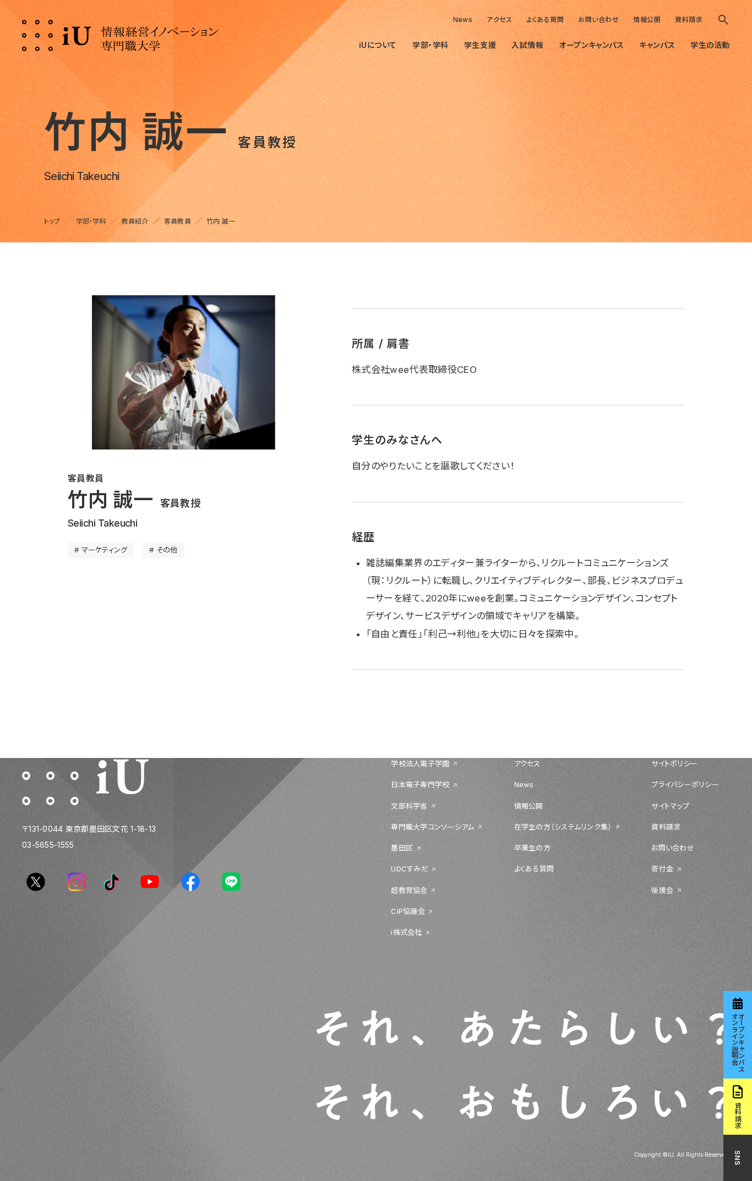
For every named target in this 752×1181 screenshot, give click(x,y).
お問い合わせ (598, 19)
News (463, 19)
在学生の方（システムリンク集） (563, 827)
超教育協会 (409, 890)
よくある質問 (545, 19)
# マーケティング (100, 549)
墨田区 (402, 848)
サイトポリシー (674, 763)
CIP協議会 (408, 911)
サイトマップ (670, 806)
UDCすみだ (409, 869)
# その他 (163, 549)
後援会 (662, 890)
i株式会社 (406, 932)
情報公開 (647, 19)
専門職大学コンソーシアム (432, 827)
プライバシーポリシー (685, 785)
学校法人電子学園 (420, 763)
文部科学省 (409, 806)
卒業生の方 (532, 848)
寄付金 (662, 869)
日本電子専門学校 (420, 785)
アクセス (499, 19)
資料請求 (688, 19)
